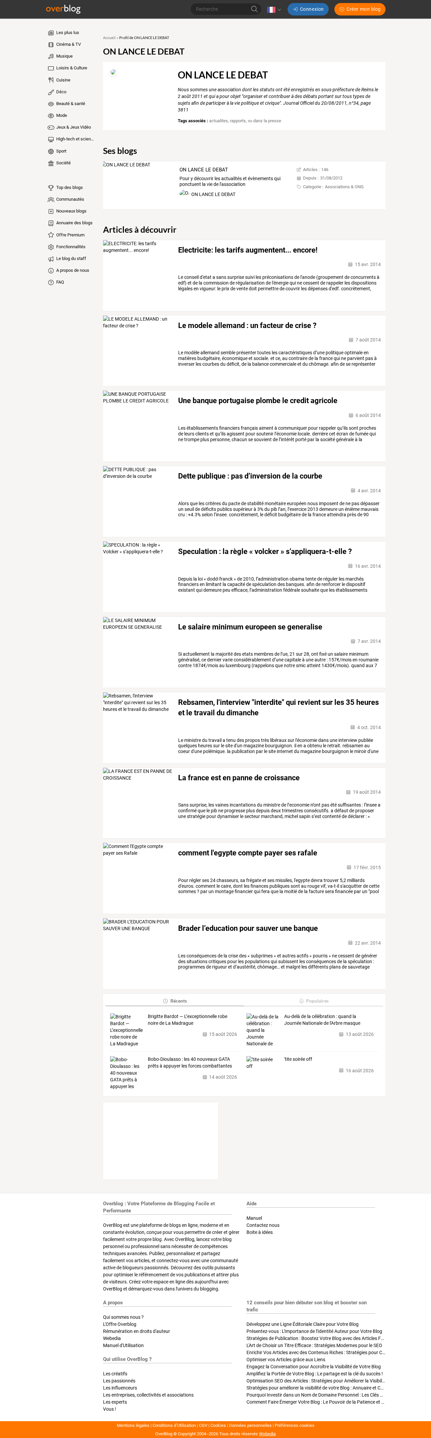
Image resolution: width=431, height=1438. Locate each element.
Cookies (218, 1425)
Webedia (112, 1338)
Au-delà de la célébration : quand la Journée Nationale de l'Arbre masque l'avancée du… (322, 1020)
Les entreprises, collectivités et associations (148, 1395)
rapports (238, 120)
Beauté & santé (70, 103)
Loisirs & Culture (71, 67)
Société (63, 162)
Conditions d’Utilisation (174, 1425)
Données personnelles (250, 1425)
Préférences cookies (294, 1425)
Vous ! (109, 1409)
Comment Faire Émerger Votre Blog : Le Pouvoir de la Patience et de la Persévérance (333, 1402)
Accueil (109, 38)
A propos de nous (72, 270)
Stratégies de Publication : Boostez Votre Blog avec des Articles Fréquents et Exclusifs (335, 1338)
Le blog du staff (70, 258)
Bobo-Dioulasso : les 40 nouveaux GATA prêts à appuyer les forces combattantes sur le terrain (190, 1062)
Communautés (69, 199)
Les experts (115, 1402)
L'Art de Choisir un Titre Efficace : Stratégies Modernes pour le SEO (314, 1345)
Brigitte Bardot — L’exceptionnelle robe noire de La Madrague (187, 1020)
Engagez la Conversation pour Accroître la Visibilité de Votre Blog (313, 1366)
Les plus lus (67, 32)
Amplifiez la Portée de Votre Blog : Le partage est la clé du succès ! (314, 1373)
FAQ (59, 282)
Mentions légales (133, 1425)
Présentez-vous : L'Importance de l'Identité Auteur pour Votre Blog (314, 1331)
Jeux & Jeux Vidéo (73, 127)
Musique (64, 56)
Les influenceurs (120, 1388)
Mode (61, 115)
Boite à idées (259, 1232)
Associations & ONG (344, 186)
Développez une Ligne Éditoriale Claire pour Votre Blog (302, 1324)
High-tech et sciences (75, 138)
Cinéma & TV (68, 44)
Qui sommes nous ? (123, 1317)
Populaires (317, 1001)
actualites (218, 120)
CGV (203, 1425)
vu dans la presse (264, 120)
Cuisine (62, 80)
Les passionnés (119, 1380)
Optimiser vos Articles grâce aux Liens (285, 1359)
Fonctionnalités (70, 246)
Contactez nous (262, 1225)
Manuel (254, 1218)
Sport (60, 151)
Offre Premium (70, 234)
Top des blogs (69, 187)
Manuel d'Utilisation (123, 1345)
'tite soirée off (298, 1059)
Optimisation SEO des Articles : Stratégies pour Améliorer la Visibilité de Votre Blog (331, 1380)
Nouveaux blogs (71, 211)
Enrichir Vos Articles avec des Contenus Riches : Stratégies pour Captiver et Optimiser (334, 1352)
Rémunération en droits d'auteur (136, 1331)
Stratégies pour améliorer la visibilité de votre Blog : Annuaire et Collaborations (327, 1388)
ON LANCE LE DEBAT (203, 170)
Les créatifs (115, 1373)
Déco (60, 91)
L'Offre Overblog (119, 1324)
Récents (178, 1001)
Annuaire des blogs (74, 222)
